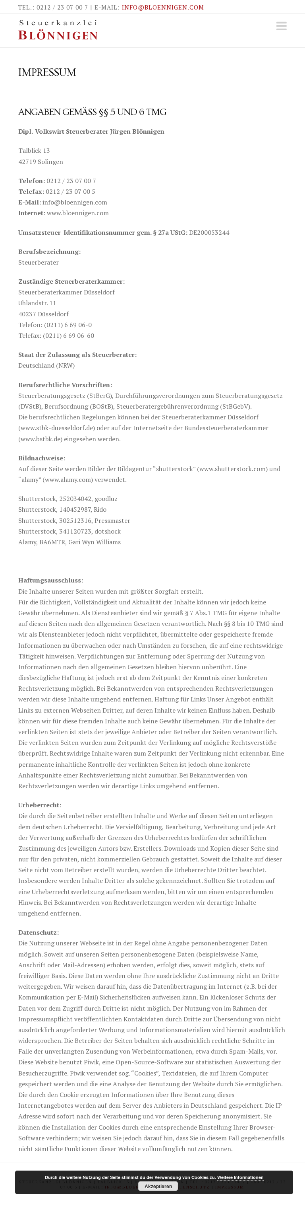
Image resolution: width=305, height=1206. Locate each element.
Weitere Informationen (240, 1177)
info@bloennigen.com (163, 7)
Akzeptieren (158, 1186)
